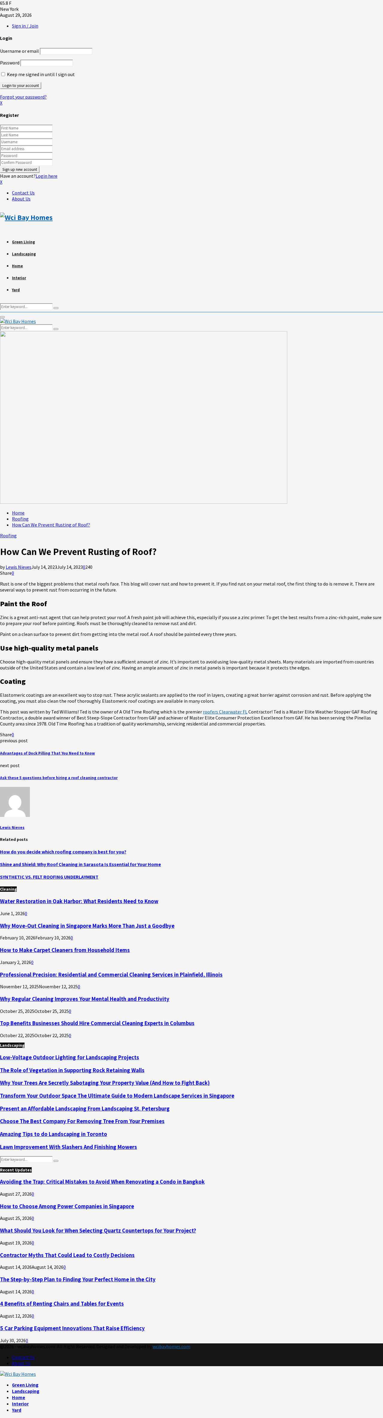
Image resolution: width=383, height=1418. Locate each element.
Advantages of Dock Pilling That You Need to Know (47, 753)
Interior (19, 277)
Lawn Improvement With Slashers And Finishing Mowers (68, 1146)
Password (9, 63)
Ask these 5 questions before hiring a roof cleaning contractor (59, 777)
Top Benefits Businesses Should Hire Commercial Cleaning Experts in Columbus (97, 1023)
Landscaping (24, 254)
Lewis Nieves (18, 567)
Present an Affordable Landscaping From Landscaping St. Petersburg (85, 1108)
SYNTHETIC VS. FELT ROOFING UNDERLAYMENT (49, 877)
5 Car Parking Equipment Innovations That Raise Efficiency (72, 1328)
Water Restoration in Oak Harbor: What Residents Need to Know (79, 901)
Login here (46, 176)
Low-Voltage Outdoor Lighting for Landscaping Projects (69, 1057)
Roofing (8, 535)
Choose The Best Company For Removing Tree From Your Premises (82, 1121)
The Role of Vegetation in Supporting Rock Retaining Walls (72, 1070)
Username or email (19, 51)
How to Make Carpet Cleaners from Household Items (65, 950)
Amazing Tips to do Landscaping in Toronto (53, 1134)
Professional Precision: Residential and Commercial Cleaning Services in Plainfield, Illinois (111, 974)
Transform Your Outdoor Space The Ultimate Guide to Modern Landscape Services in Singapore (117, 1095)
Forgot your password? (23, 97)
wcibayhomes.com (171, 1346)
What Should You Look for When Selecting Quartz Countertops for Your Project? (98, 1230)
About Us (21, 199)
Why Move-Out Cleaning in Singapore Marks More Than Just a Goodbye (87, 925)
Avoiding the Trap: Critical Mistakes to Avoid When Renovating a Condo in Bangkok (102, 1181)
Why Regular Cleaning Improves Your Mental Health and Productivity (84, 998)
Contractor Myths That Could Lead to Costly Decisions (67, 1255)
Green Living (23, 242)
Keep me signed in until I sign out (40, 74)
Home (17, 265)
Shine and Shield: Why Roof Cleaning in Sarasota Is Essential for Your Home (80, 864)
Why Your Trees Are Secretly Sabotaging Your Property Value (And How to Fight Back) (105, 1082)
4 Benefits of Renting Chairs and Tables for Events (62, 1303)
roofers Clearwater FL (225, 712)
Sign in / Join (25, 26)
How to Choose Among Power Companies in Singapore (67, 1206)
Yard (16, 289)
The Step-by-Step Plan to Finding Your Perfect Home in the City (78, 1279)
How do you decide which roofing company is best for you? (63, 852)
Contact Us (23, 193)
